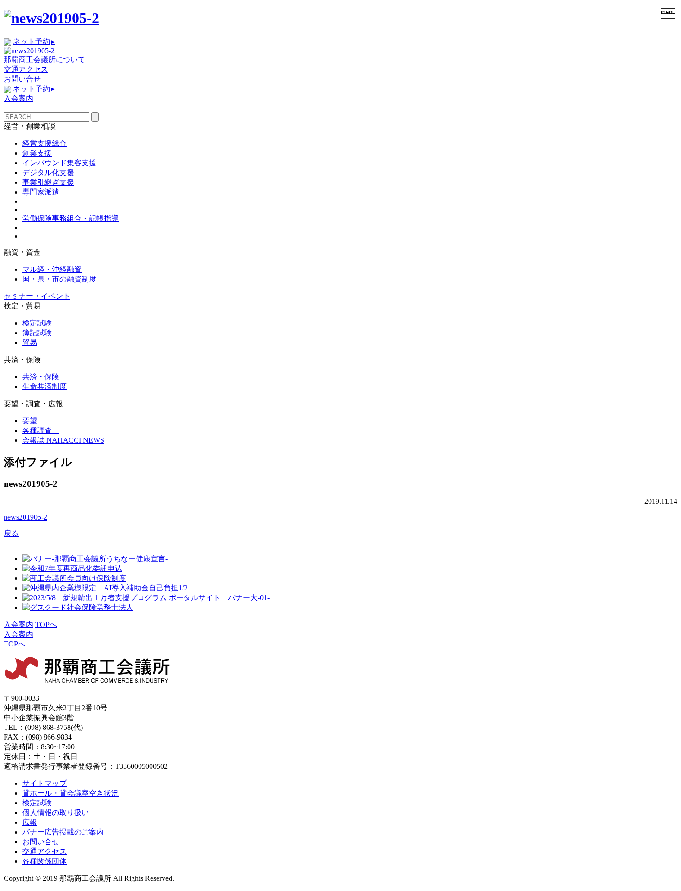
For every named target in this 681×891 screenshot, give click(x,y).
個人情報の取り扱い (55, 812)
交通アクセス (26, 69)
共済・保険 (40, 377)
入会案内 (18, 98)
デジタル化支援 (48, 172)
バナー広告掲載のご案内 (63, 832)
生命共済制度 (44, 386)
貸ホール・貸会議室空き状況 (70, 793)
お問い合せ (22, 79)
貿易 (29, 342)
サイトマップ (44, 783)
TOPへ (46, 624)
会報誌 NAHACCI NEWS (63, 440)
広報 (29, 822)
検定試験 (37, 323)
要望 (29, 421)
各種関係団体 (44, 861)
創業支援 (37, 153)
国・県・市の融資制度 (59, 279)
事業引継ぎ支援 (48, 182)
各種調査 (40, 430)
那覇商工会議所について (44, 59)
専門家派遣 (40, 192)
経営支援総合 (44, 143)
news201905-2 (25, 517)
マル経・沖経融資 (52, 269)
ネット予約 (34, 41)
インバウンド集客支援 (59, 163)
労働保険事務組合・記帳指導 (70, 218)
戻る (11, 533)
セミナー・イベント (37, 296)
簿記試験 (37, 333)
